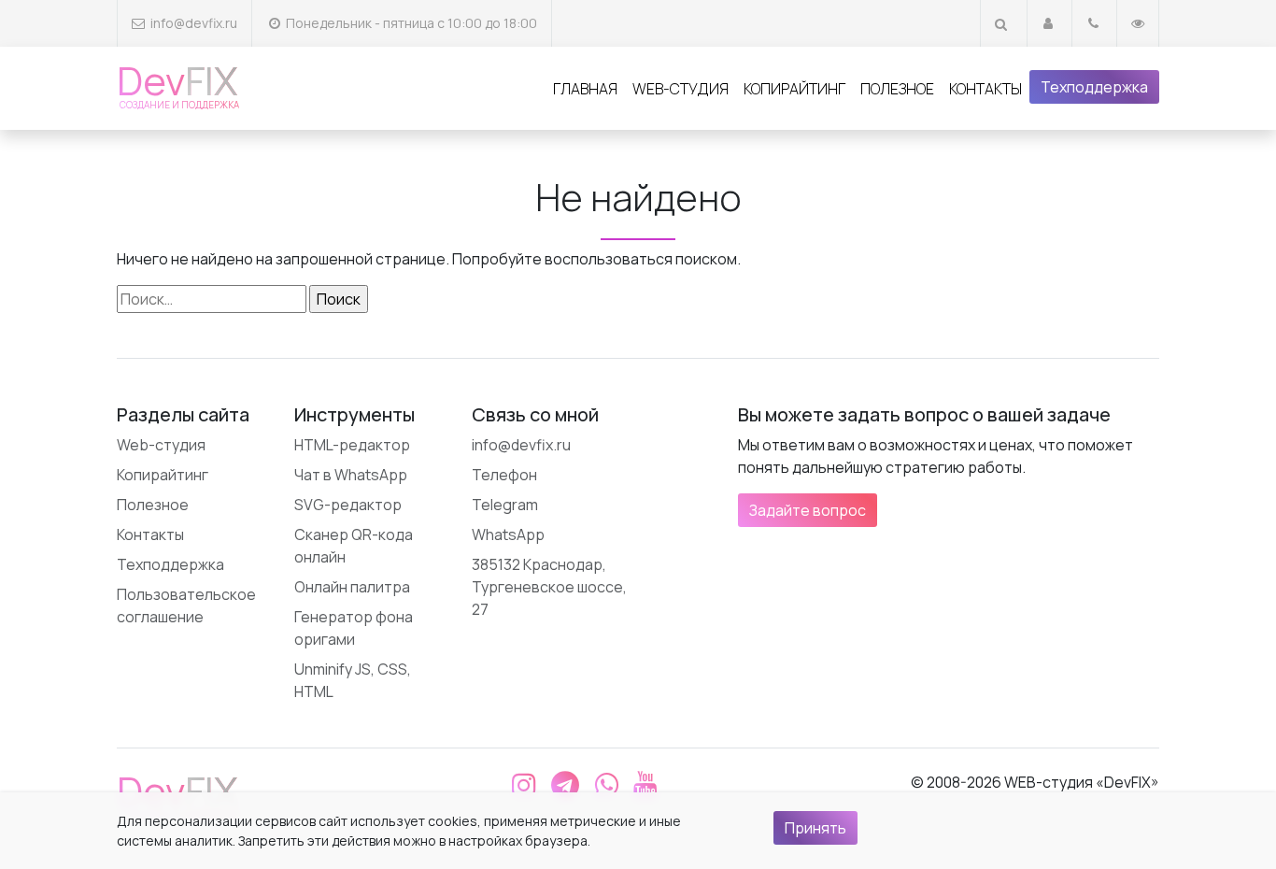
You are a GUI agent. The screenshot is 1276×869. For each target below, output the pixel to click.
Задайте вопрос (807, 510)
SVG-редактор (348, 504)
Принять (815, 828)
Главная (585, 88)
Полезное (897, 88)
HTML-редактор (352, 444)
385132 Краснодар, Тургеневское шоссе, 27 (549, 587)
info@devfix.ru (193, 23)
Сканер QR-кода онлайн (353, 545)
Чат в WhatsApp (350, 474)
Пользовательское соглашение (186, 605)
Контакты (985, 88)
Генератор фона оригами (353, 627)
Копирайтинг (794, 88)
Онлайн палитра (352, 587)
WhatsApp (508, 534)
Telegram (505, 504)
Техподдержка (1094, 87)
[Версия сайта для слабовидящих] (1137, 23)
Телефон (504, 474)
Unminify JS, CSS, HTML (352, 680)
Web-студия (680, 88)
